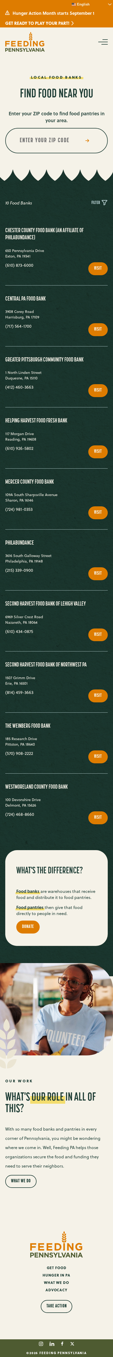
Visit (101, 270)
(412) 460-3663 (19, 387)
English (83, 4)
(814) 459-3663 (19, 692)
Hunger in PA (56, 1275)
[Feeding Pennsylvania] (25, 42)
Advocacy (56, 1290)
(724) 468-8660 (19, 814)
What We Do (21, 1181)
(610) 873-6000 (19, 265)
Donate (28, 927)
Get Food (56, 1267)
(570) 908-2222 (19, 753)
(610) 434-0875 (19, 631)
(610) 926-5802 (19, 448)
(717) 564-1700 (18, 326)
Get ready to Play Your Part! (37, 23)
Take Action (57, 1306)
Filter (96, 203)
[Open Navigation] (102, 42)
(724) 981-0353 (19, 509)
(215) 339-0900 (19, 570)
